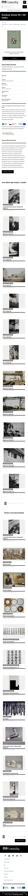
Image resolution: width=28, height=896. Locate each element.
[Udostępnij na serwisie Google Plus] (8, 69)
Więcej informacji (8, 171)
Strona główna (5, 24)
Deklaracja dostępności (8, 871)
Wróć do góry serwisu (8, 880)
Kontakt (5, 877)
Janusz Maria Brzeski (9, 65)
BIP (4, 865)
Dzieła (10, 24)
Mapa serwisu (6, 862)
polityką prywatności (18, 894)
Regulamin (6, 874)
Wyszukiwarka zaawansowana (13, 10)
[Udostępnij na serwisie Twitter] (10, 69)
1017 (24, 836)
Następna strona (20, 840)
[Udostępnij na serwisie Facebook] (11, 69)
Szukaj (24, 6)
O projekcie (6, 868)
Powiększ (14, 58)
